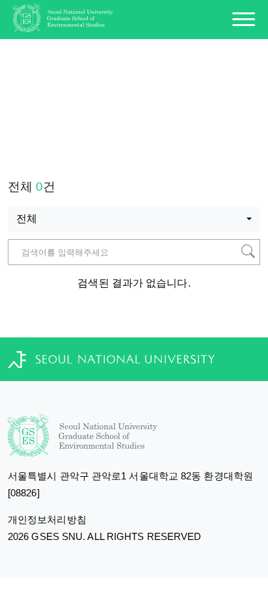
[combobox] (134, 219)
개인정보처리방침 (47, 519)
